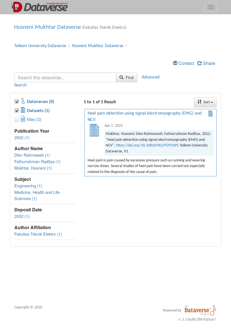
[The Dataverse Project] (200, 310)
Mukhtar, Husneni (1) (33, 168)
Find (129, 77)
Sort (207, 102)
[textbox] (65, 77)
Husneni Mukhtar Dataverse (47, 27)
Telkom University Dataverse (40, 46)
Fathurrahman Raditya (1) (37, 161)
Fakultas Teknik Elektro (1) (38, 234)
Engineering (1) (28, 186)
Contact (185, 63)
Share (208, 63)
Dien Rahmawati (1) (32, 155)
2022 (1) (22, 137)
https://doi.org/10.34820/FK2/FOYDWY (147, 145)
